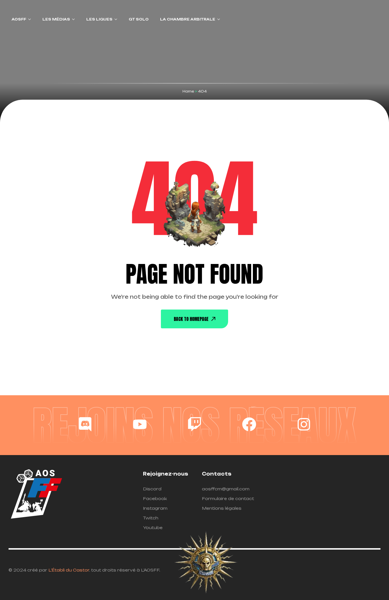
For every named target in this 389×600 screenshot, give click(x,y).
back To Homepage (191, 319)
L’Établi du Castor (68, 570)
